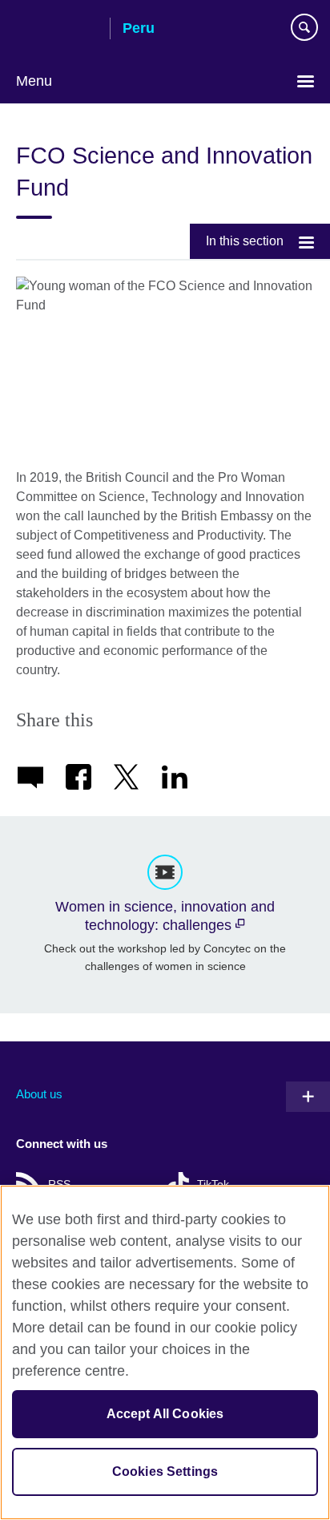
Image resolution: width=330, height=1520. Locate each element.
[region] (165, 1352)
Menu (34, 81)
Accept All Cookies (165, 1414)
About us (39, 1094)
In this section (245, 241)
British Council (57, 30)
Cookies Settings (165, 1471)
